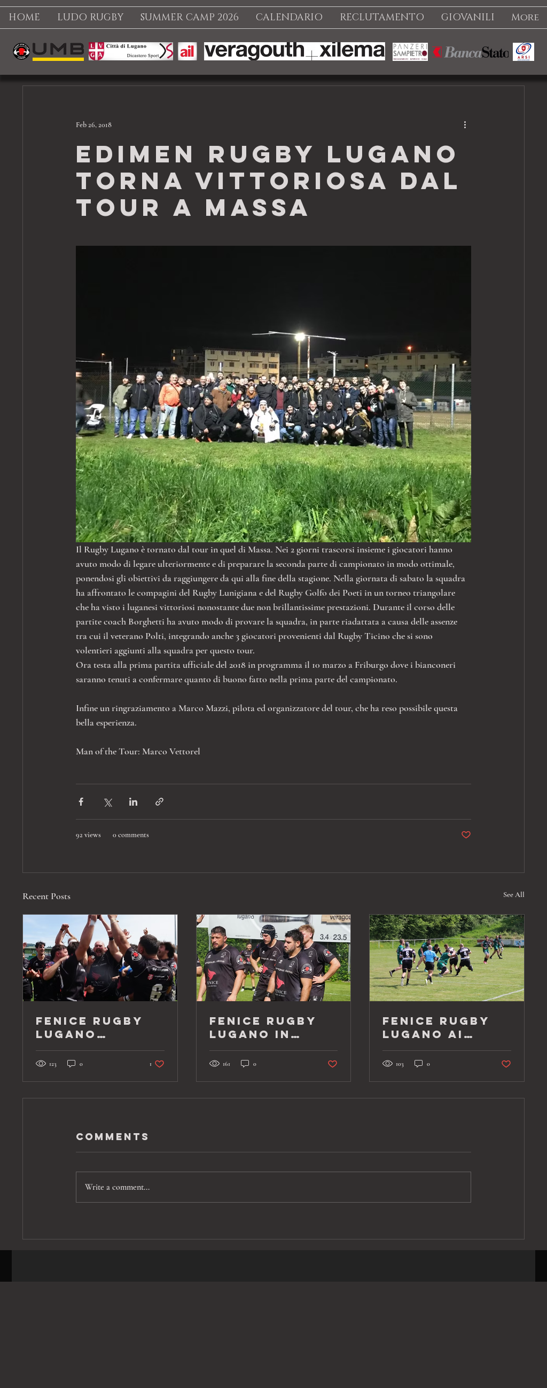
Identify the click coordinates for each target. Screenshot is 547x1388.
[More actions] (464, 124)
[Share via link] (159, 802)
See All (514, 894)
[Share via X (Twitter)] (107, 802)
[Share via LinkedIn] (133, 802)
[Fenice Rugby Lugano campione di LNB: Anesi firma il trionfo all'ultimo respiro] (100, 958)
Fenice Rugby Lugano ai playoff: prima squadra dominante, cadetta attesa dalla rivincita (445, 1027)
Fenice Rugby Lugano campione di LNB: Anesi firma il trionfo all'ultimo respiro (89, 1027)
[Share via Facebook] (81, 802)
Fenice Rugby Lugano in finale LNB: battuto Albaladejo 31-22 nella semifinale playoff (270, 1027)
